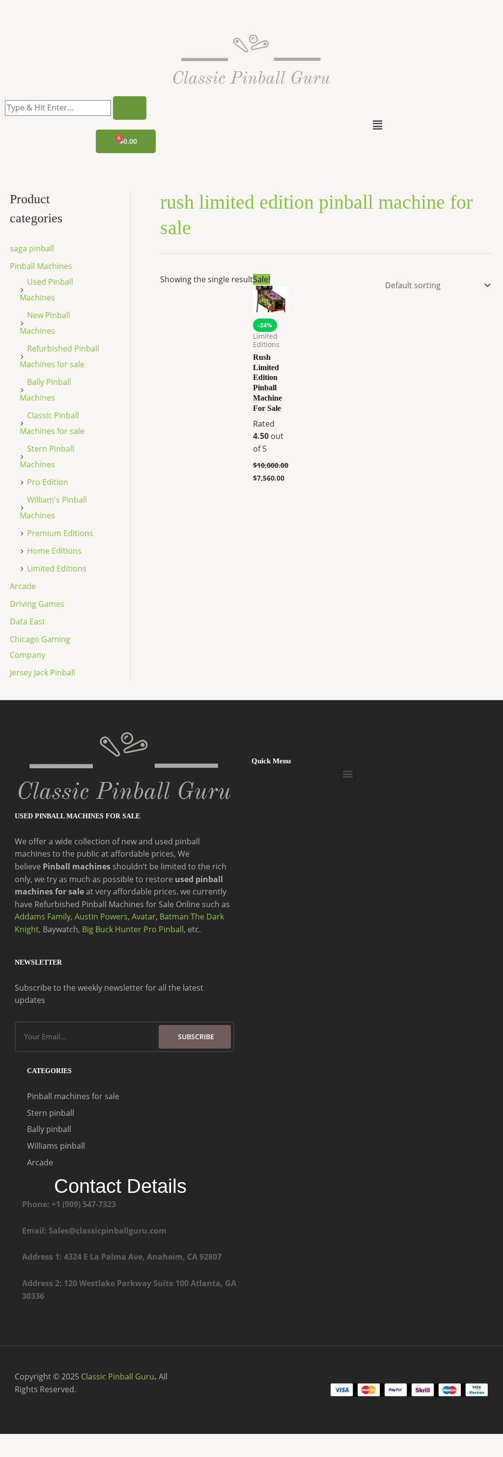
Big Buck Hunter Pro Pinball (133, 929)
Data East (27, 621)
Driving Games (37, 603)
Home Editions (54, 550)
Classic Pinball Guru (117, 1376)
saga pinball (32, 248)
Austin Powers (101, 916)
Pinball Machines (41, 266)
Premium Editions (60, 533)
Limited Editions (56, 568)
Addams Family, (44, 916)
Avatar (144, 916)
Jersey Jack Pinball (42, 672)
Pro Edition (47, 482)
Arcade (23, 586)
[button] (377, 124)
